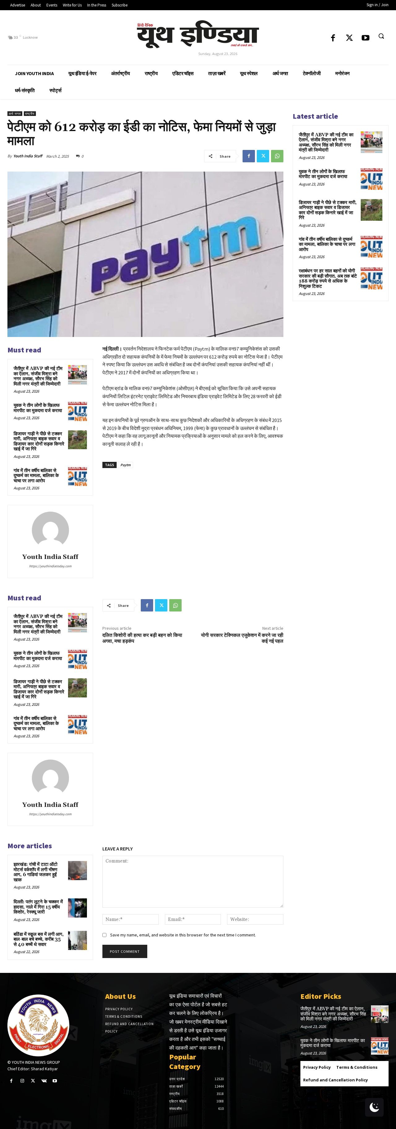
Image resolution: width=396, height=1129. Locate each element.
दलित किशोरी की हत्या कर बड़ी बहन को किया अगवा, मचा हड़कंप (142, 638)
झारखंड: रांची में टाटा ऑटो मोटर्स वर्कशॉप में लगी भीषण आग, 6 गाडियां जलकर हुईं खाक (35, 872)
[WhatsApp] (277, 156)
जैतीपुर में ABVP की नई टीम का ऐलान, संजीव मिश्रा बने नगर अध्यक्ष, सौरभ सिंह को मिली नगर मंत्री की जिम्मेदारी (38, 376)
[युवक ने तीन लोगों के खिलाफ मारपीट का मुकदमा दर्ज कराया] (77, 411)
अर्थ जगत (15, 114)
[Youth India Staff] (50, 530)
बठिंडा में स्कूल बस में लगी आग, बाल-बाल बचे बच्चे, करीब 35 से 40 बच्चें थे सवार (39, 939)
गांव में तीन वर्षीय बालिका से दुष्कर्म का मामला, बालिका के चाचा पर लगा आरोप (36, 476)
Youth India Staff (27, 156)
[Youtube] (365, 38)
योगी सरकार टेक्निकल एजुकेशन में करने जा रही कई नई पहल (242, 638)
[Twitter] (349, 38)
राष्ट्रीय (30, 114)
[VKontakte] (44, 1081)
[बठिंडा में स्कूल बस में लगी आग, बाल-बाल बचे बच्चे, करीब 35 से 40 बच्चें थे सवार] (77, 940)
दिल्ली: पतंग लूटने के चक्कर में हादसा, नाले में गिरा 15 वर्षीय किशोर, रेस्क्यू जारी (38, 907)
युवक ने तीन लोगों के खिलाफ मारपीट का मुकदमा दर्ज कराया (38, 408)
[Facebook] (333, 38)
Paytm (125, 464)
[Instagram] (22, 1081)
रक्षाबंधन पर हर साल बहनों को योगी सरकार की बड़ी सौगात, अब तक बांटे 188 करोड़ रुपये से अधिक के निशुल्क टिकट (328, 278)
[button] (381, 35)
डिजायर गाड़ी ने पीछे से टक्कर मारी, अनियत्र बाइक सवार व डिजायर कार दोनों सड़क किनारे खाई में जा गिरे (39, 441)
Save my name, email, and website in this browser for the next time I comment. (183, 935)
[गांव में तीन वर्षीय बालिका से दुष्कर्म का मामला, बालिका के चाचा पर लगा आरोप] (77, 476)
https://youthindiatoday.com (50, 566)
